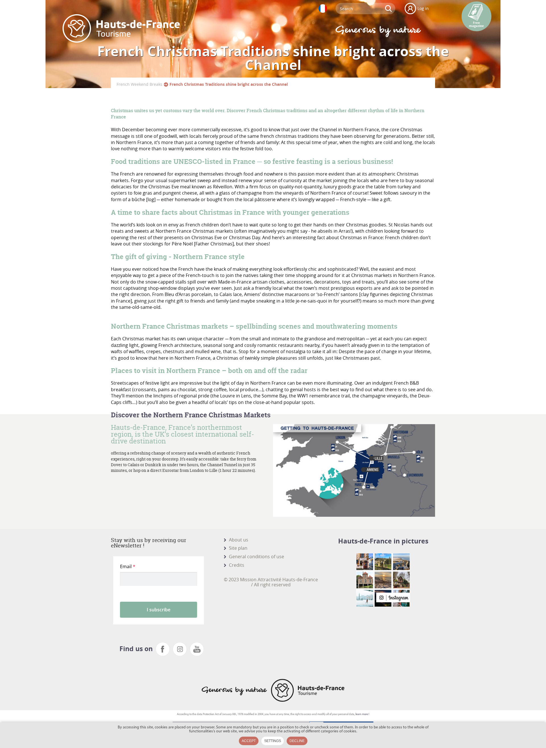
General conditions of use (256, 556)
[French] (322, 8)
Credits (236, 565)
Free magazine (476, 24)
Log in (423, 8)
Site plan (238, 548)
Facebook (163, 649)
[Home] (121, 28)
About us (238, 540)
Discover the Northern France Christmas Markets (190, 415)
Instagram (180, 649)
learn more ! (362, 714)
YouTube (197, 649)
